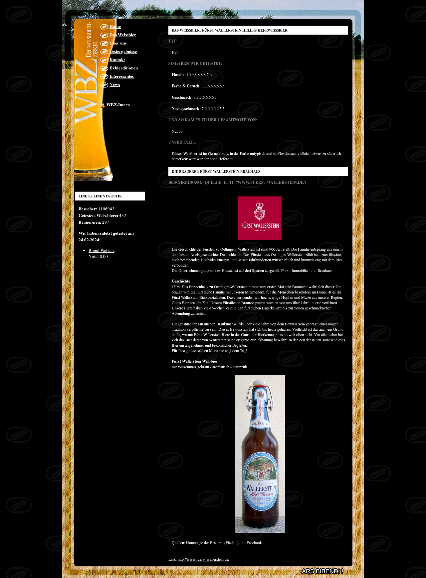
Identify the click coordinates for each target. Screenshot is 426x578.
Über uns (117, 43)
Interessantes (121, 76)
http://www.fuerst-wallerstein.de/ (203, 559)
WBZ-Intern (118, 104)
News (114, 84)
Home (115, 26)
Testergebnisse (123, 51)
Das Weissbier (122, 34)
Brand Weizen (101, 250)
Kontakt (117, 59)
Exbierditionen (123, 67)
